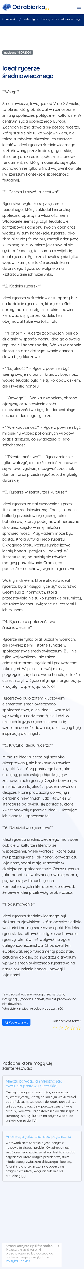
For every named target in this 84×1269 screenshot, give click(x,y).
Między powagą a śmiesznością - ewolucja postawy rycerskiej (35, 1083)
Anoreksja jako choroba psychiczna (38, 1136)
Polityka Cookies (18, 1261)
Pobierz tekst (18, 1022)
